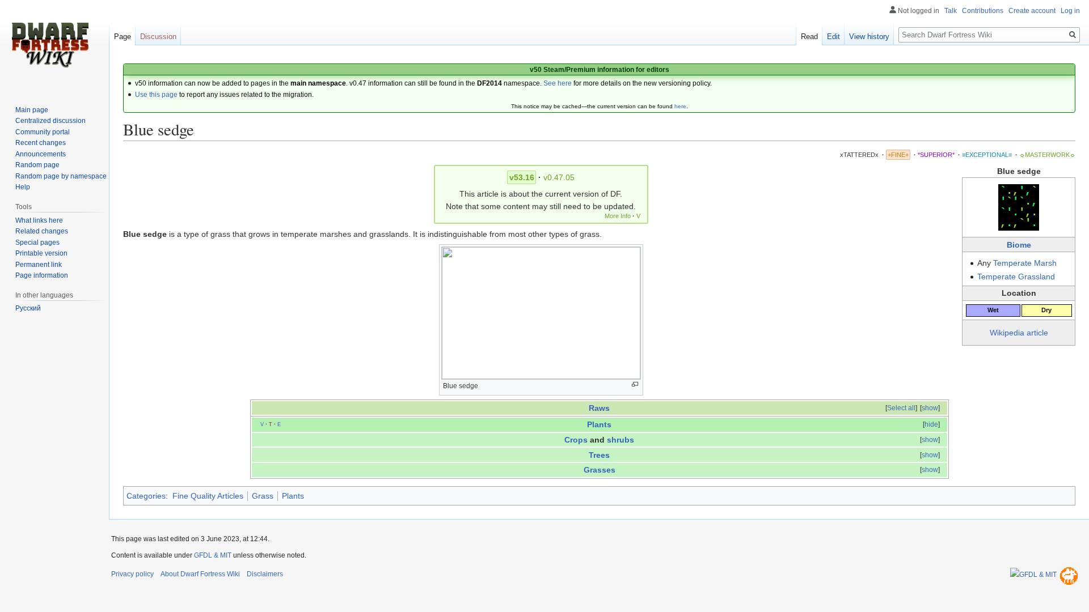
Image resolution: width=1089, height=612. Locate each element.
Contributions (982, 11)
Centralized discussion (50, 121)
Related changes (41, 231)
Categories (146, 495)
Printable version (41, 253)
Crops (576, 439)
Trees (599, 455)
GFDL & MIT (212, 555)
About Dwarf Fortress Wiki (200, 574)
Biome (1019, 244)
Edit (833, 36)
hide (931, 424)
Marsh (1045, 262)
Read (809, 36)
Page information (41, 275)
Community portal (42, 132)
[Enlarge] (635, 384)
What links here (39, 220)
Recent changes (40, 143)
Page (122, 36)
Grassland (1036, 276)
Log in (1070, 11)
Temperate (1012, 262)
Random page (37, 165)
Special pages (37, 242)
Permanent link (38, 265)
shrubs (620, 439)
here (680, 106)
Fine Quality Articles (207, 495)
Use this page (156, 94)
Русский (28, 308)
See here (557, 83)
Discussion (158, 36)
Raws (599, 408)
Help (22, 187)
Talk (950, 11)
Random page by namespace (61, 176)
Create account (1032, 11)
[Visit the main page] (50, 45)
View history (869, 36)
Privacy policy (132, 574)
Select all (901, 408)
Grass (262, 495)
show (930, 408)
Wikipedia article (1019, 332)
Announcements (40, 154)
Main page (31, 110)
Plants (599, 424)
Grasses (599, 469)
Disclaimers (265, 574)
